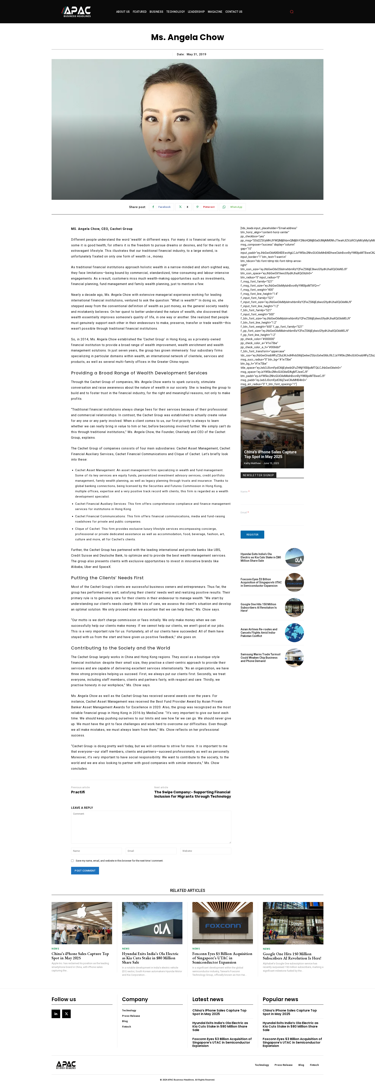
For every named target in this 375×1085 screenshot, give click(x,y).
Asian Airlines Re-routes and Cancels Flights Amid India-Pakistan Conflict (259, 633)
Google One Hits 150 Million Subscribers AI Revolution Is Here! (259, 607)
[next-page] (297, 393)
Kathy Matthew (252, 463)
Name (245, 491)
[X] (66, 1014)
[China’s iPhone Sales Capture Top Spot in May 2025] (272, 427)
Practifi (78, 792)
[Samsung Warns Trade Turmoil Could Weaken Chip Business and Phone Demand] (294, 657)
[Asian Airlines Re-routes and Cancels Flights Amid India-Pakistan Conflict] (294, 632)
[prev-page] (290, 393)
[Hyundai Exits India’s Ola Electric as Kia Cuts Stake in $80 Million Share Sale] (294, 557)
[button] (292, 11)
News (55, 948)
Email (245, 512)
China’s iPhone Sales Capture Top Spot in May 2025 (270, 454)
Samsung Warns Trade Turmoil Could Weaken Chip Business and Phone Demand (260, 658)
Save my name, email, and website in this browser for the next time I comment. (119, 860)
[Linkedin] (56, 1014)
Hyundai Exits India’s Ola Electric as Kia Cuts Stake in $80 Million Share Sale (261, 557)
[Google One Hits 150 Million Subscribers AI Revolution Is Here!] (294, 607)
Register (252, 534)
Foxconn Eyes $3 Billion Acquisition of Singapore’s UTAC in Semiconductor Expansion (261, 582)
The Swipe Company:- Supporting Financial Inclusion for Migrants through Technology (192, 794)
